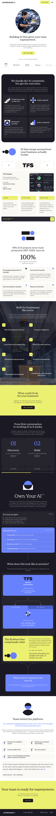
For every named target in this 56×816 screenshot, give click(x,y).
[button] (9, 165)
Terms (51, 812)
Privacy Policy (44, 812)
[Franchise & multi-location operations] (42, 374)
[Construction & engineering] (14, 344)
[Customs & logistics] (42, 329)
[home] (8, 2)
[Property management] (42, 359)
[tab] (15, 607)
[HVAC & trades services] (42, 344)
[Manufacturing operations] (14, 359)
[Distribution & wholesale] (14, 374)
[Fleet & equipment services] (14, 329)
